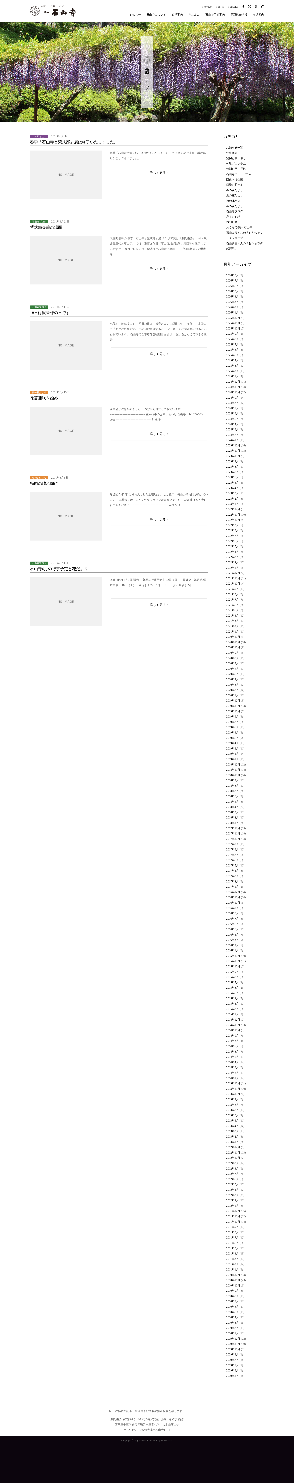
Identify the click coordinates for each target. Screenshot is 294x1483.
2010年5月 (232, 1312)
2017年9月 (232, 844)
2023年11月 (233, 450)
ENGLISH (234, 7)
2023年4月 (232, 488)
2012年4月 (232, 1189)
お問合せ (208, 7)
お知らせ (135, 14)
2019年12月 (233, 700)
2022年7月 (232, 535)
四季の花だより (236, 184)
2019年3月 (232, 748)
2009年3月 (232, 1370)
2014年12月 (233, 1019)
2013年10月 (233, 1094)
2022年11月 (233, 514)
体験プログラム (236, 163)
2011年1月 (232, 1269)
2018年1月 (232, 822)
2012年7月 (232, 1173)
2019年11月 (233, 706)
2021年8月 (232, 594)
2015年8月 (232, 977)
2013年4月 (232, 1126)
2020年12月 (233, 636)
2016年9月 (232, 908)
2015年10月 (233, 966)
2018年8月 (232, 785)
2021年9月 (232, 589)
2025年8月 (232, 339)
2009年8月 (232, 1359)
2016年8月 (232, 913)
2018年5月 (232, 801)
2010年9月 (232, 1290)
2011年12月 (233, 1211)
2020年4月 (232, 679)
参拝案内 (177, 14)
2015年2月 (232, 1009)
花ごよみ (194, 14)
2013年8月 (232, 1104)
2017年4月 (232, 870)
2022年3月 (232, 557)
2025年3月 (232, 365)
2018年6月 (232, 796)
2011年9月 (232, 1227)
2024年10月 (233, 392)
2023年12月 (233, 445)
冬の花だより (234, 206)
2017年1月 (232, 886)
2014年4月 (232, 1062)
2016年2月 (232, 945)
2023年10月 (233, 456)
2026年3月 (232, 301)
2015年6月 (232, 987)
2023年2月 (232, 498)
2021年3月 (232, 620)
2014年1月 (232, 1078)
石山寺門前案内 (215, 14)
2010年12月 (233, 1274)
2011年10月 (233, 1221)
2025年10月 (233, 328)
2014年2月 (232, 1072)
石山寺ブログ (234, 211)
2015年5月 (232, 993)
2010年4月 (232, 1317)
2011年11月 (233, 1216)
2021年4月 (232, 615)
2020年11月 (233, 642)
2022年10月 (233, 519)
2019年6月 (232, 732)
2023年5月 (232, 482)
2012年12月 (233, 1147)
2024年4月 (232, 424)
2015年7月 (232, 982)
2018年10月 (233, 775)
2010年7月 (232, 1301)
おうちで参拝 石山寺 (239, 227)
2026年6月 (232, 285)
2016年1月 (232, 950)
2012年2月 (232, 1200)
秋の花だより (234, 200)
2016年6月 (232, 923)
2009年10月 (233, 1349)
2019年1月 (232, 759)
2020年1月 (232, 695)
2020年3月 (232, 684)
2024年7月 (232, 408)
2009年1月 (232, 1375)
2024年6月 (232, 413)
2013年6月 (232, 1115)
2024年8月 (232, 402)
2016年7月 (232, 918)
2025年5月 (232, 355)
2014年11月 (233, 1025)
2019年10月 (233, 711)
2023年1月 (232, 503)
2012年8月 (232, 1168)
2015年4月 (232, 998)
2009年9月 (232, 1354)
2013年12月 (233, 1083)
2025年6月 (232, 349)
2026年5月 (232, 291)
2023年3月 (232, 493)
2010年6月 (232, 1306)
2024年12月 (233, 381)
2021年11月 (233, 578)
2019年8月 (232, 722)
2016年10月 (233, 902)
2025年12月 (233, 317)
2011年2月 (232, 1264)
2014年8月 (232, 1040)
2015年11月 (233, 961)
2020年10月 (233, 647)
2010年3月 (232, 1322)
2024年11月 (233, 386)
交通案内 (258, 14)
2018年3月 (232, 812)
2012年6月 (232, 1179)
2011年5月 (232, 1248)
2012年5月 (232, 1184)
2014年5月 (232, 1056)
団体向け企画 (234, 179)
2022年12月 (233, 509)
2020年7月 (232, 663)
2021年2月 (232, 626)
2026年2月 (232, 307)
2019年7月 (232, 727)
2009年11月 (233, 1343)
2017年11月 (233, 833)
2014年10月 (233, 1030)
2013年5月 (232, 1120)
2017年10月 (233, 838)
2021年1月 (232, 631)
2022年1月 (232, 567)
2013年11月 (233, 1088)
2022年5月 (232, 546)
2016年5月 (232, 929)
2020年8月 (232, 658)
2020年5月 (232, 674)
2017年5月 (232, 865)
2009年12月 (233, 1338)
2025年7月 (232, 344)
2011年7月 (232, 1237)
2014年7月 (232, 1046)
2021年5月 (232, 610)
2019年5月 (232, 738)
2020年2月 (232, 690)
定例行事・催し (236, 158)
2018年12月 (233, 764)
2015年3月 (232, 1003)
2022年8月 (232, 530)
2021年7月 (232, 599)
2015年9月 (232, 971)
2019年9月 (232, 716)
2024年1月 (232, 440)
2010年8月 (232, 1296)
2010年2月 (232, 1327)
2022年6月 (232, 541)
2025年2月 (232, 371)
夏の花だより (234, 195)
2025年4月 (232, 360)
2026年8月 (232, 275)
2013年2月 (232, 1136)
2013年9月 (232, 1099)
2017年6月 (232, 860)
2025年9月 (232, 333)
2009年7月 (232, 1365)
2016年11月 (233, 897)
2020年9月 (232, 652)
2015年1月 (232, 1014)
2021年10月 (233, 583)
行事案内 (231, 153)
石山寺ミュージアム (238, 174)
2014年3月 (232, 1067)
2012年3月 (232, 1195)
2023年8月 (232, 466)
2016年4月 (232, 934)
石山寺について (156, 14)
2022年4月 (232, 551)
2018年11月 (233, 769)
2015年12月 (233, 955)
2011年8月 (232, 1232)
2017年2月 (232, 881)
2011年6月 (232, 1242)
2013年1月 (232, 1142)
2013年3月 (232, 1131)
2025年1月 (232, 376)
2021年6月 (232, 605)
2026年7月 (232, 280)
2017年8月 (232, 849)
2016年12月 (233, 892)
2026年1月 (232, 312)
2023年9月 (232, 461)
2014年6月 (232, 1051)
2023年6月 (232, 477)
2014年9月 (232, 1035)
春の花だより (234, 190)
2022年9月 (232, 525)
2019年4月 (232, 743)
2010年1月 (232, 1333)
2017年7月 (232, 854)
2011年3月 (232, 1258)
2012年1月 (232, 1205)
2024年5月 (232, 418)
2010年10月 (233, 1285)
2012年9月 (232, 1163)
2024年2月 (232, 434)
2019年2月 (232, 753)
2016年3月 (232, 939)
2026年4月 (232, 296)
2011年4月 (232, 1253)
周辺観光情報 (238, 14)
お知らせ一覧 (234, 147)
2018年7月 (232, 790)
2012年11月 (233, 1152)
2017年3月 (232, 876)
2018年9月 (232, 780)
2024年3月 (232, 429)
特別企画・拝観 (236, 168)
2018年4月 (232, 806)
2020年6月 (232, 668)
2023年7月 (232, 472)
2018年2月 (232, 817)
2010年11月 (233, 1280)
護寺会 (221, 7)
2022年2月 (232, 562)
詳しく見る (158, 172)
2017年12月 (233, 828)
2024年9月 (232, 397)
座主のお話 (233, 216)
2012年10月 (233, 1157)
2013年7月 (232, 1110)
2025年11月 (233, 323)
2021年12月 (233, 573)
